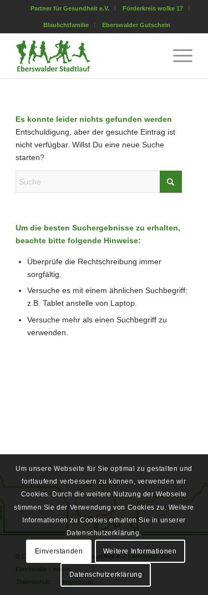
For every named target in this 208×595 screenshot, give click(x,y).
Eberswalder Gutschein (136, 25)
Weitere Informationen (140, 551)
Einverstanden (59, 551)
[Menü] (177, 56)
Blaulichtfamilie (66, 25)
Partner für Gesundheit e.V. (70, 8)
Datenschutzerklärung (106, 574)
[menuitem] (70, 8)
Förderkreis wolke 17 (153, 8)
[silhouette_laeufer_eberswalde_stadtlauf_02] (86, 56)
